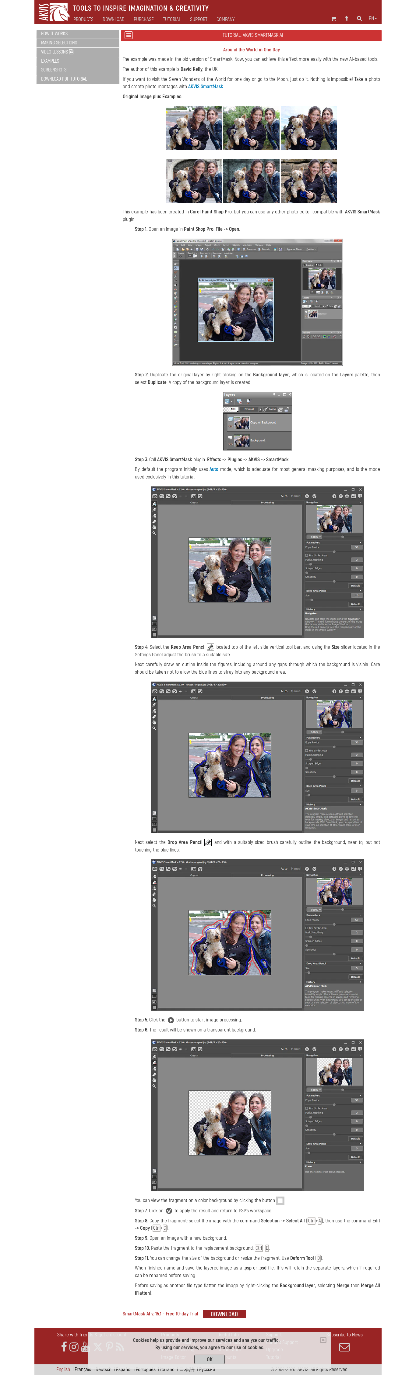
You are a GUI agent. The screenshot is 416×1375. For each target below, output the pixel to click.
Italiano (167, 1369)
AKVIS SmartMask (205, 86)
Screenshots (53, 70)
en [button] (371, 19)
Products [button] (83, 19)
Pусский (207, 1369)
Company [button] (225, 19)
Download (114, 19)
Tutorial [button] (172, 19)
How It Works (54, 34)
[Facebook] (64, 1347)
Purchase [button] (144, 19)
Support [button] (198, 19)
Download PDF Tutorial (64, 79)
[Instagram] (74, 1347)
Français (83, 1369)
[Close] (323, 1340)
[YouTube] (85, 1347)
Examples (50, 61)
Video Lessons (55, 52)
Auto (214, 469)
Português (146, 1369)
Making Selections (59, 43)
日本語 (187, 1369)
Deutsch (103, 1369)
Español (123, 1369)
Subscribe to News (344, 1335)
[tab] (78, 34)
